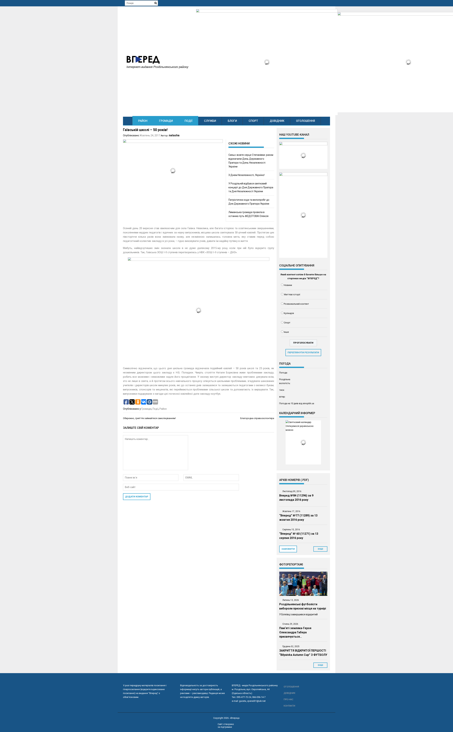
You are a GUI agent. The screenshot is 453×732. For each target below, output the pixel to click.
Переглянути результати (303, 352)
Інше (286, 332)
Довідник (277, 121)
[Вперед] (127, 121)
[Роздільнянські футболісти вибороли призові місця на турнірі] (303, 584)
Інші (320, 665)
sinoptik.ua (308, 403)
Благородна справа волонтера (257, 418)
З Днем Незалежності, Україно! (246, 175)
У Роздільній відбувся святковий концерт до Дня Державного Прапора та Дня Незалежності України (250, 187)
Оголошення (305, 121)
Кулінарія (289, 313)
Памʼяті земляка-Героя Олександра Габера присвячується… (295, 632)
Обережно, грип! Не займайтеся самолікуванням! (149, 418)
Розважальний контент (296, 304)
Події (188, 121)
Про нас (288, 699)
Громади (166, 121)
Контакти (289, 705)
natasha (174, 135)
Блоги (232, 121)
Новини (288, 285)
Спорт (253, 121)
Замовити (288, 549)
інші (320, 549)
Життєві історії (292, 294)
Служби (210, 121)
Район (142, 121)
